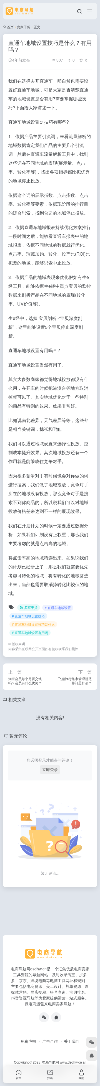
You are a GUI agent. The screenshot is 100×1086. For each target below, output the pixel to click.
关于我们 (71, 1041)
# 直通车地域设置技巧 (28, 616)
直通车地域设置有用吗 (30, 350)
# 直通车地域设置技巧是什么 (33, 624)
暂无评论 (18, 736)
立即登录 (50, 769)
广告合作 (50, 1041)
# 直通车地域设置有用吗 (30, 632)
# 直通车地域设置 (58, 607)
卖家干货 (23, 26)
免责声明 (28, 1041)
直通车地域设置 (23, 122)
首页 (10, 26)
